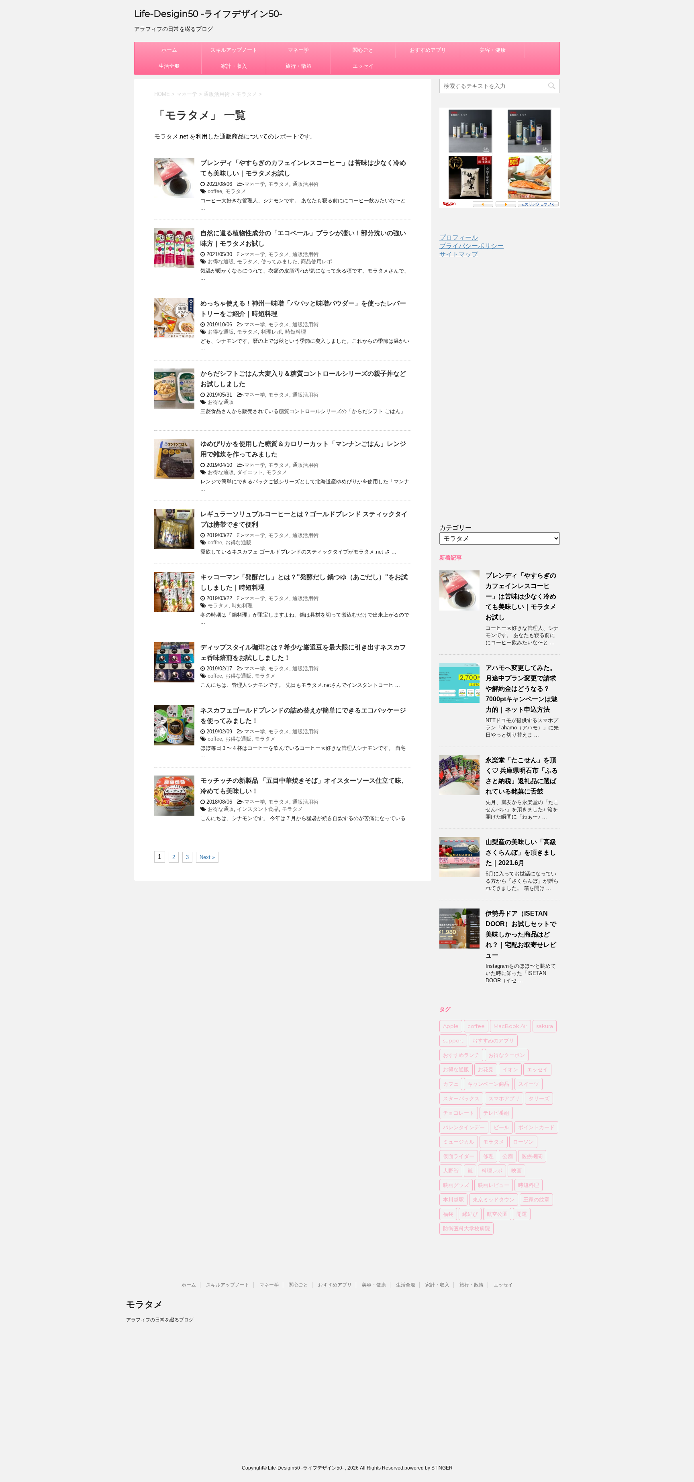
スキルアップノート (233, 50)
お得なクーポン (506, 1055)
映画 (516, 1170)
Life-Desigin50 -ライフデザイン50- (208, 13)
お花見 (486, 1069)
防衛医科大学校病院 (466, 1228)
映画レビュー (493, 1185)
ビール (501, 1127)
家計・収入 (234, 66)
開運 (521, 1214)
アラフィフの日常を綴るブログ (160, 1320)
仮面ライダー (458, 1156)
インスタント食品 (258, 809)
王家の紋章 (536, 1199)
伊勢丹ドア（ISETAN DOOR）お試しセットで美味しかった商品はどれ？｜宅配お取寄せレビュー (521, 934)
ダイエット (250, 472)
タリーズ (539, 1098)
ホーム (169, 50)
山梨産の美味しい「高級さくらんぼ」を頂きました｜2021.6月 (521, 852)
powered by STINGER (428, 1468)
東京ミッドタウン (493, 1199)
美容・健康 (493, 50)
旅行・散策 (299, 66)
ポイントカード (536, 1127)
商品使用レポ (316, 262)
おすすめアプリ (428, 50)
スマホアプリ (504, 1098)
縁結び (470, 1214)
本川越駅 (453, 1199)
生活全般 (169, 66)
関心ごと (363, 50)
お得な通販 (221, 262)
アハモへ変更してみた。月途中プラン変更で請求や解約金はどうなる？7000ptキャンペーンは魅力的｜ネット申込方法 (521, 688)
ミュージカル (458, 1141)
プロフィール (458, 237)
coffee (215, 191)
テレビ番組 (496, 1112)
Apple (451, 1026)
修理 (488, 1156)
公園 (507, 1156)
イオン (510, 1069)
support (453, 1040)
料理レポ (271, 332)
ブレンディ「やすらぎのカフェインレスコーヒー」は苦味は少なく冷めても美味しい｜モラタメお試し (521, 596)
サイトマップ (458, 254)
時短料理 (295, 332)
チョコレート (458, 1112)
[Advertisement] (499, 397)
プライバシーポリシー (471, 245)
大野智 (451, 1170)
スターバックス (461, 1098)
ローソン (523, 1141)
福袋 (448, 1214)
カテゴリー (455, 527)
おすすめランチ (461, 1055)
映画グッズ (456, 1185)
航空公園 (497, 1214)
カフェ (451, 1084)
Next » (207, 857)
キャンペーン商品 (488, 1084)
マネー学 (298, 50)
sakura (544, 1026)
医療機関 (532, 1156)
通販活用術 (305, 184)
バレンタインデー (464, 1127)
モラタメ (278, 184)
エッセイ (363, 66)
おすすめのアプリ (493, 1040)
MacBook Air (510, 1026)
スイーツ (528, 1084)
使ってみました (279, 262)
